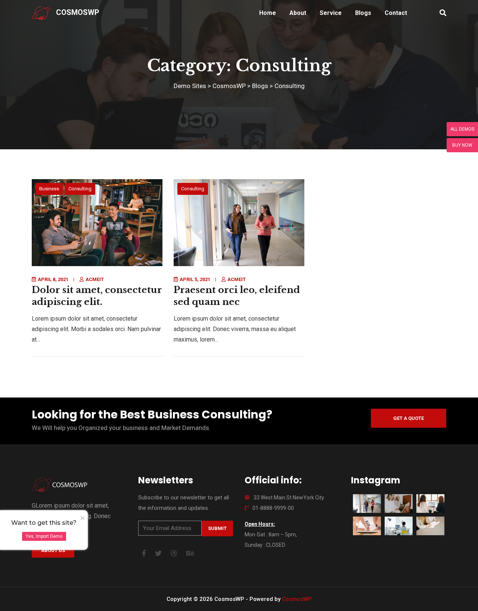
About (297, 12)
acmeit (95, 279)
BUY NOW (462, 145)
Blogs (363, 12)
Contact (396, 12)
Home (267, 12)
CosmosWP (77, 12)
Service (331, 12)
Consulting (79, 188)
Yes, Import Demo (44, 536)
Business (49, 188)
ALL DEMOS (462, 129)
